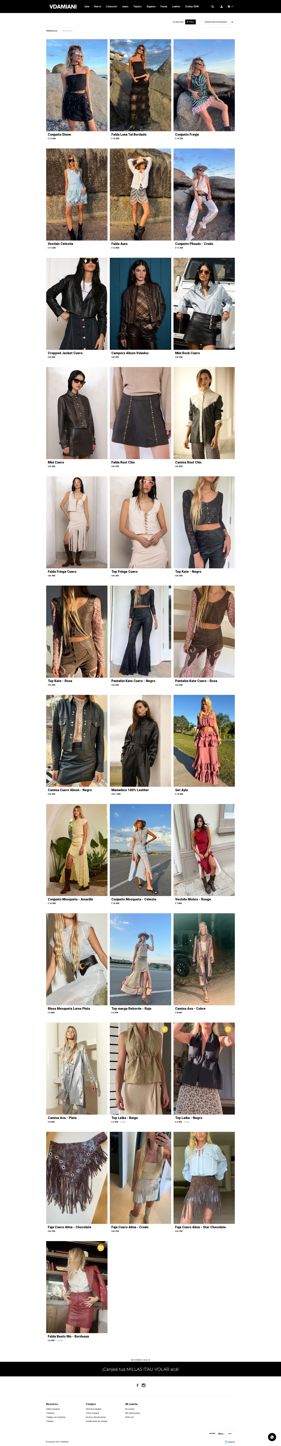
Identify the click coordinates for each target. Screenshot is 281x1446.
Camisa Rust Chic (188, 462)
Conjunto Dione (59, 134)
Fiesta (164, 6)
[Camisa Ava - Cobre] (204, 959)
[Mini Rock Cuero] (204, 304)
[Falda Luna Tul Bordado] (140, 85)
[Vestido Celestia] (76, 194)
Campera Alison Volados (130, 353)
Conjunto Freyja (187, 134)
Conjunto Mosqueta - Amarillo (70, 899)
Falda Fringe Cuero (62, 571)
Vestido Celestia (60, 243)
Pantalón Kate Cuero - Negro (133, 681)
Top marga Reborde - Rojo (131, 1008)
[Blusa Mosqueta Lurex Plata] (76, 959)
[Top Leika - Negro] (204, 1069)
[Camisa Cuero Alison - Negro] (76, 741)
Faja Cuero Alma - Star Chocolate (200, 1227)
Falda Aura (119, 243)
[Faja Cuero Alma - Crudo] (140, 1178)
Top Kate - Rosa (60, 681)
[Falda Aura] (140, 194)
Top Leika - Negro (188, 1117)
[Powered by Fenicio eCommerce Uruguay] (230, 1441)
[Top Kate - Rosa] (76, 632)
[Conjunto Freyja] (204, 85)
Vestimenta (67, 31)
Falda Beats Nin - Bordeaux (68, 1336)
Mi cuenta (129, 1409)
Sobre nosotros (53, 1409)
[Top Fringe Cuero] (140, 522)
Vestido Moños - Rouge (193, 899)
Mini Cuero (56, 462)
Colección (111, 6)
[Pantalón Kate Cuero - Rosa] (204, 632)
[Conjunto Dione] (76, 85)
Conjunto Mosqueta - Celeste (133, 899)
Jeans (125, 6)
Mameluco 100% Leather (130, 790)
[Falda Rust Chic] (140, 413)
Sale (87, 6)
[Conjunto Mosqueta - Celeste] (140, 850)
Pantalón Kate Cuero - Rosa (196, 681)
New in (97, 6)
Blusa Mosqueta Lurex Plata (69, 1008)
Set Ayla (181, 790)
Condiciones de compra (96, 1421)
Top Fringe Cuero (124, 571)
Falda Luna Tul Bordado (129, 134)
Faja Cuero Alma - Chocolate (69, 1227)
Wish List (129, 1417)
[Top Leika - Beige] (140, 1069)
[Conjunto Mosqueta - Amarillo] (76, 850)
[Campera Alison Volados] (140, 304)
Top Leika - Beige (124, 1117)
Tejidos (137, 6)
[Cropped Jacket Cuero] (76, 304)
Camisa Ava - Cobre (190, 1008)
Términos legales (93, 1409)
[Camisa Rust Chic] (204, 413)
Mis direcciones (132, 1413)
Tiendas (50, 1421)
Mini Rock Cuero (187, 353)
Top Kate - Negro (188, 571)
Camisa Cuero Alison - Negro (70, 790)
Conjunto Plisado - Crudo (194, 243)
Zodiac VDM (192, 6)
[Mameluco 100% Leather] (140, 741)
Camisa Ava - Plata (62, 1117)
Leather (176, 6)
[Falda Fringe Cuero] (76, 522)
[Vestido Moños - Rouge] (204, 850)
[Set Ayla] (204, 741)
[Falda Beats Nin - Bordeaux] (76, 1287)
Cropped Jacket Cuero (65, 353)
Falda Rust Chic (123, 462)
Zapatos (151, 6)
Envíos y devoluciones (96, 1417)
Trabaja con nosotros (55, 1417)
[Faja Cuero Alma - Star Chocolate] (204, 1178)
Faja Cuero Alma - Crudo (129, 1227)
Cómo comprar (92, 1413)
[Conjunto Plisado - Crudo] (204, 194)
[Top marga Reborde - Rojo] (140, 959)
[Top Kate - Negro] (204, 522)
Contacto (50, 1413)
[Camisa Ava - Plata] (76, 1069)
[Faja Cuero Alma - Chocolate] (76, 1178)
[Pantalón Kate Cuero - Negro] (140, 632)
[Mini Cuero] (76, 413)
